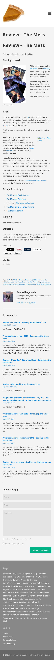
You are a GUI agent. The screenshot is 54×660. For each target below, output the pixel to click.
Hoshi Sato (7, 580)
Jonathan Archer (19, 580)
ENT (19, 573)
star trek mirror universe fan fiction (36, 611)
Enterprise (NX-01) (31, 280)
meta (26, 586)
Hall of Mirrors (28, 577)
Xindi (38, 284)
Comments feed (9, 640)
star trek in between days (29, 608)
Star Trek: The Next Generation (16, 596)
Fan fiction (7, 577)
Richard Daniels (30, 589)
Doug (14, 573)
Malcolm (6, 586)
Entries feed (7, 636)
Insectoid (41, 280)
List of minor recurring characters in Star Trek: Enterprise (26, 583)
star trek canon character (40, 596)
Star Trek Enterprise (22, 282)
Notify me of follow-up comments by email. (18, 539)
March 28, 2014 (8, 325)
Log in (5, 633)
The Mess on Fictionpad (16, 199)
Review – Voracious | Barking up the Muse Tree (24, 322)
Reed (5, 125)
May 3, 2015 (7, 403)
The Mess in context (15, 211)
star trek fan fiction (43, 605)
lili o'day (33, 580)
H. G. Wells (17, 577)
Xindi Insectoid (46, 284)
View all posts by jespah (26, 302)
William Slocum (31, 284)
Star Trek (41, 589)
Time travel (35, 615)
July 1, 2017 (6, 419)
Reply (14, 325)
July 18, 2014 (7, 365)
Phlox (20, 589)
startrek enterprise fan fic (30, 599)
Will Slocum (21, 284)
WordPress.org (9, 643)
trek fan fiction (26, 618)
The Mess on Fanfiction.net (18, 195)
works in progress (40, 618)
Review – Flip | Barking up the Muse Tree (21, 384)
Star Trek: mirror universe (39, 592)
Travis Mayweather (11, 618)
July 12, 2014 (7, 341)
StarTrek (6, 592)
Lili (28, 117)
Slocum (9, 150)
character (7, 573)
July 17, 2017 (7, 467)
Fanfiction (42, 573)
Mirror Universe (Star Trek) (40, 586)
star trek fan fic (33, 602)
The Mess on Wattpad (25, 203)
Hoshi (45, 577)
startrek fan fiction (26, 605)
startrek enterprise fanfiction (14, 602)
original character (9, 282)
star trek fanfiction (10, 605)
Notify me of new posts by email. (15, 543)
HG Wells (38, 577)
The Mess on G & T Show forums (20, 207)
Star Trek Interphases (12, 611)
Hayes (31, 148)
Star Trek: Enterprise (37, 282)
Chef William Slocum (17, 280)
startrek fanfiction (10, 608)
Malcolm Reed (17, 586)
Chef (8, 280)
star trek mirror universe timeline (16, 615)
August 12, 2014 (8, 387)
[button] (14, 84)
